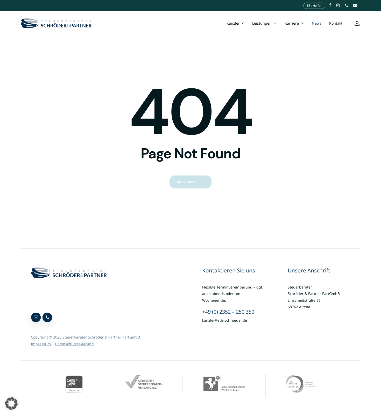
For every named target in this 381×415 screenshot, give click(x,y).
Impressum (41, 343)
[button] (11, 403)
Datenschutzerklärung (74, 343)
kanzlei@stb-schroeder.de (224, 320)
